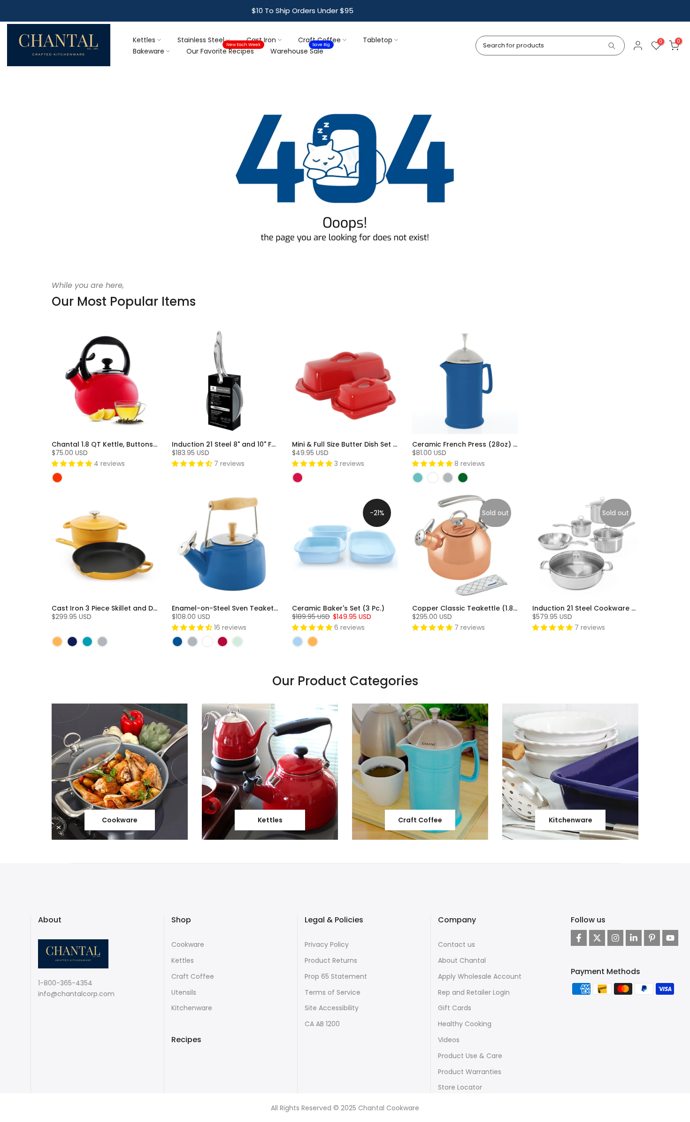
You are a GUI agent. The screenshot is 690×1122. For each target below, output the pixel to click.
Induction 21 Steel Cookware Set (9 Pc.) (599, 608)
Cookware (187, 944)
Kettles (144, 40)
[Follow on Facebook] (579, 938)
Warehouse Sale (300, 51)
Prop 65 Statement (336, 976)
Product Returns (331, 960)
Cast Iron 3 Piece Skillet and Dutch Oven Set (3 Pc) (137, 608)
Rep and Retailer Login (474, 992)
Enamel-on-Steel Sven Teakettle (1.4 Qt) (241, 608)
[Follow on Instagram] (615, 938)
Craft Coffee (319, 40)
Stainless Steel (200, 40)
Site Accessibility (332, 1008)
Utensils (183, 992)
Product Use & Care (470, 1055)
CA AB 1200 (322, 1024)
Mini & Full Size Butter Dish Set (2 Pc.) (353, 444)
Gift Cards (454, 1008)
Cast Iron (261, 40)
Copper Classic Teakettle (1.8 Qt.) (470, 608)
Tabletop (377, 40)
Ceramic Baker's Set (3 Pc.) (338, 608)
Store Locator (460, 1087)
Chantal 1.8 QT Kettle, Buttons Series (113, 444)
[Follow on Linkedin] (634, 938)
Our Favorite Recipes (223, 51)
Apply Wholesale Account (479, 976)
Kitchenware (191, 1008)
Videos (449, 1040)
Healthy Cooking (464, 1024)
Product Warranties (469, 1071)
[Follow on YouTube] (670, 938)
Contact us (456, 944)
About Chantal (462, 960)
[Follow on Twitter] (597, 938)
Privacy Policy (327, 944)
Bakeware (148, 51)
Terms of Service (332, 992)
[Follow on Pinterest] (652, 938)
